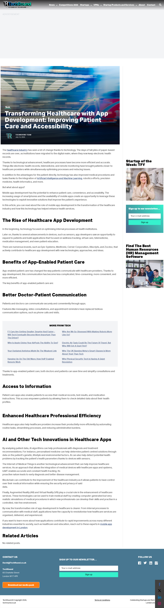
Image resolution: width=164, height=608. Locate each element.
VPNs (96, 5)
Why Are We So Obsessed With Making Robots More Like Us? (87, 333)
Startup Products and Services (118, 5)
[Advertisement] (79, 36)
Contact (151, 5)
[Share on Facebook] (159, 584)
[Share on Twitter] (159, 591)
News (52, 5)
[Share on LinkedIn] (159, 597)
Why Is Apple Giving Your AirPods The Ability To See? (33, 343)
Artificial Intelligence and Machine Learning (59, 178)
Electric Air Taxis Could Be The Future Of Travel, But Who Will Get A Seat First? (86, 344)
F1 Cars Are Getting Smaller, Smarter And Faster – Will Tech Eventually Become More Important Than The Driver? (32, 335)
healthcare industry (17, 150)
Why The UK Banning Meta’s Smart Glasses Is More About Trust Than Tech (86, 352)
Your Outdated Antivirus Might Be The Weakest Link (32, 351)
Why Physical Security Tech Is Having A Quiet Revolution (83, 360)
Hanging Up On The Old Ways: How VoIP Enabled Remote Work (31, 360)
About (142, 5)
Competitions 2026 (68, 5)
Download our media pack (21, 585)
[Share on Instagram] (159, 603)
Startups (84, 5)
